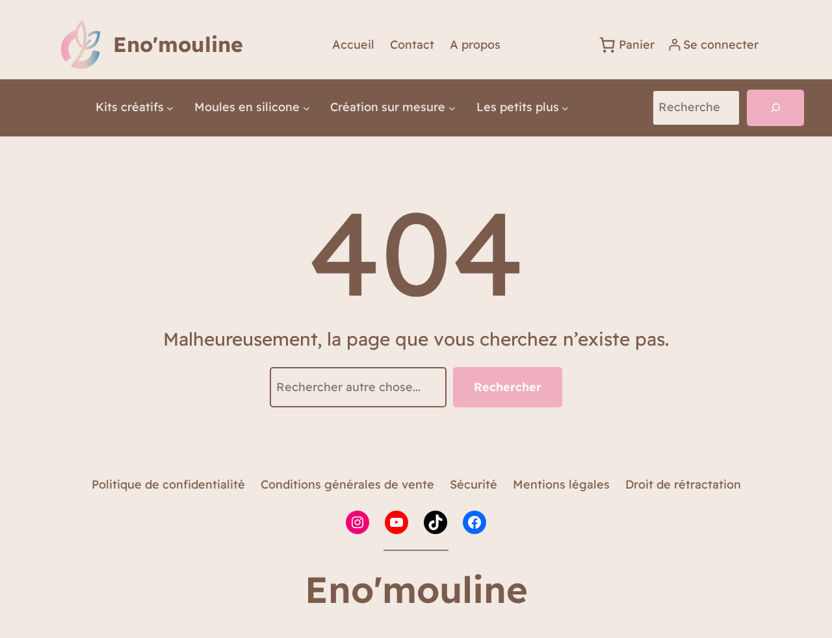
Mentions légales (561, 484)
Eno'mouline (178, 44)
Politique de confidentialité (168, 484)
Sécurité (473, 484)
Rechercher (507, 386)
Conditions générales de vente (347, 484)
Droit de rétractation (683, 484)
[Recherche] (775, 108)
